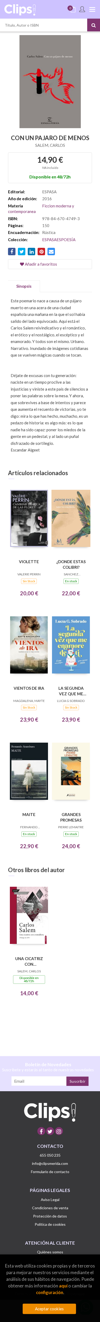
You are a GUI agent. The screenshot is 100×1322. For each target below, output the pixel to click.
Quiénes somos (50, 1252)
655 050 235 (50, 1155)
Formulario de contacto (50, 1171)
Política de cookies (50, 1224)
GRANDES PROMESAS (71, 817)
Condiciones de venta (50, 1208)
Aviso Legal (50, 1199)
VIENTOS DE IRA (29, 688)
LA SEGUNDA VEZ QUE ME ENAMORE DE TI (70, 691)
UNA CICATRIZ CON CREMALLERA (29, 961)
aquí (63, 1285)
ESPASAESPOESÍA (58, 239)
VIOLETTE (29, 561)
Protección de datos (50, 1216)
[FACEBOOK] (41, 1131)
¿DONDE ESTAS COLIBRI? (71, 564)
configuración (49, 1292)
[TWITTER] (50, 1131)
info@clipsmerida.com (50, 1163)
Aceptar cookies (49, 1308)
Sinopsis (23, 286)
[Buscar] (93, 25)
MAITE (28, 814)
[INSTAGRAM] (59, 1131)
